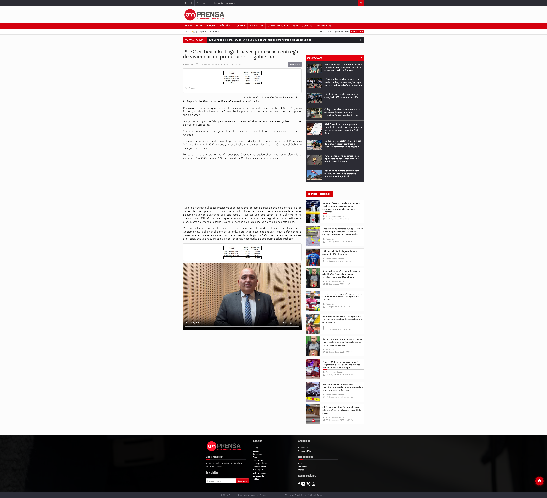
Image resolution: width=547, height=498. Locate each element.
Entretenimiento (259, 472)
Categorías (257, 453)
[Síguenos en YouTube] (204, 3)
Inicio (188, 25)
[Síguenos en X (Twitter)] (197, 3)
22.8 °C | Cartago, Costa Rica (202, 31)
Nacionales (256, 25)
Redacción (189, 64)
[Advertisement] (242, 183)
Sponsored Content (306, 450)
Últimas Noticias (205, 25)
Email (300, 463)
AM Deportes (323, 25)
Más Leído (225, 25)
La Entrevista (258, 475)
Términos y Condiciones (295, 495)
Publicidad (303, 447)
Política (256, 478)
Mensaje (302, 469)
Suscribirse (242, 480)
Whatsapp (302, 466)
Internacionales (302, 25)
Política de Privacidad (317, 495)
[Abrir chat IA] (539, 481)
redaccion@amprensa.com (223, 2)
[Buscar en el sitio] (361, 3)
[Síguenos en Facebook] (185, 3)
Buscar (256, 450)
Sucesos (240, 25)
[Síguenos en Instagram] (191, 3)
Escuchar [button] (296, 64)
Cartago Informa (278, 25)
